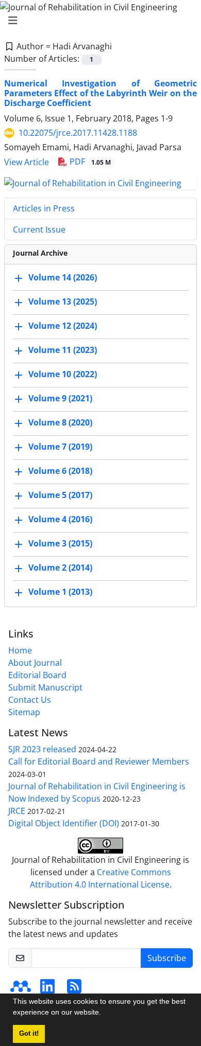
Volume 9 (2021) (60, 398)
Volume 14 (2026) (62, 277)
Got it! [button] (29, 1033)
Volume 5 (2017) (60, 495)
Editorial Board (37, 675)
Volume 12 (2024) (62, 325)
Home (20, 650)
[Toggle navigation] (97, 20)
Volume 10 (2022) (62, 374)
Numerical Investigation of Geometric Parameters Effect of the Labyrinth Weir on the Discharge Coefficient (100, 93)
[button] (104, 1013)
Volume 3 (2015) (60, 543)
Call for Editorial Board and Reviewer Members (98, 761)
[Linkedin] (47, 989)
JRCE (16, 811)
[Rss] (74, 989)
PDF (89, 161)
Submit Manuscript (45, 687)
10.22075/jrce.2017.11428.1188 (78, 132)
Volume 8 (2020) (60, 422)
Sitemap (24, 712)
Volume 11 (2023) (62, 350)
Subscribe (166, 958)
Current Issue (39, 229)
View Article (26, 162)
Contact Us (29, 699)
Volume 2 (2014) (60, 567)
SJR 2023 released (42, 749)
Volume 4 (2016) (60, 519)
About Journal (35, 662)
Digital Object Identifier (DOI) (63, 823)
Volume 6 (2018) (60, 470)
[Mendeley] (20, 989)
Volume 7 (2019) (60, 446)
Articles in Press (44, 208)
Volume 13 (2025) (62, 301)
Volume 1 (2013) (60, 591)
